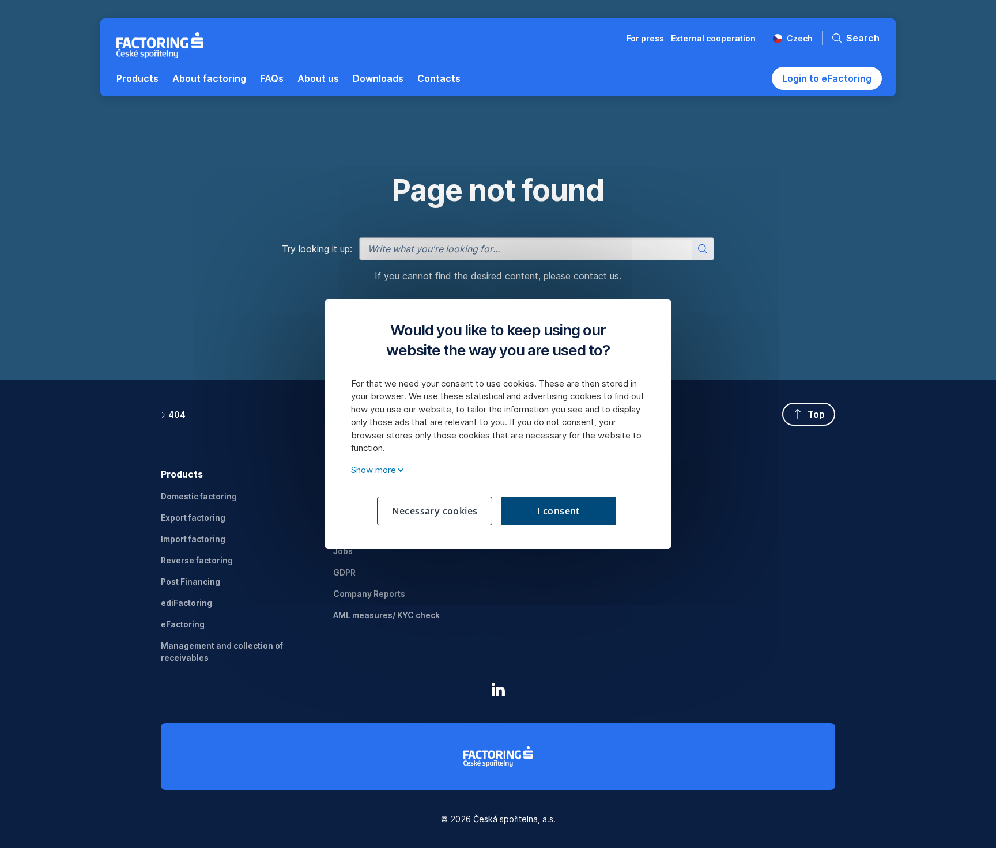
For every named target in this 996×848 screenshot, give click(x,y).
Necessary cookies (435, 511)
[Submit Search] (703, 249)
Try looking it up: (317, 249)
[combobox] (536, 248)
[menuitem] (137, 78)
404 (177, 414)
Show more (373, 469)
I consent (558, 511)
